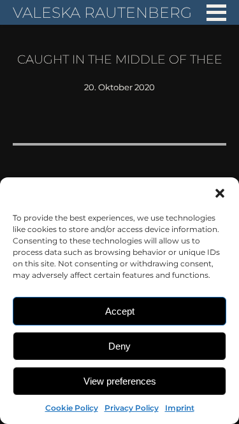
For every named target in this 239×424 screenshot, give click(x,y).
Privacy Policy (132, 408)
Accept (119, 311)
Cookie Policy (71, 408)
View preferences (119, 381)
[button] (220, 193)
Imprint (179, 408)
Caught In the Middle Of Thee (119, 59)
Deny (119, 346)
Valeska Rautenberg (102, 12)
